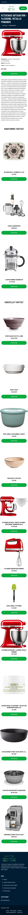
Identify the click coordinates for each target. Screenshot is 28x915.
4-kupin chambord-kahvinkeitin (14, 279)
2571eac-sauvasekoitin (14, 226)
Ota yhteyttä (13, 910)
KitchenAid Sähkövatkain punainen (14, 568)
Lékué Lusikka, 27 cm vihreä (14, 606)
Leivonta (5, 25)
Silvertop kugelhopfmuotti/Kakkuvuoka (14, 790)
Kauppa (23, 8)
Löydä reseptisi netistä (9, 882)
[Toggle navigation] (3, 8)
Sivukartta (19, 912)
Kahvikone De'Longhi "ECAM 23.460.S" (14, 834)
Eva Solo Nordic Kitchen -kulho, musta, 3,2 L (14, 752)
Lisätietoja (14, 73)
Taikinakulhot (12, 25)
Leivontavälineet (5, 61)
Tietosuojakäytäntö (11, 912)
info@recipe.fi (4, 2)
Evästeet (19, 910)
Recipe (5, 879)
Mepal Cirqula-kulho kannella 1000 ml (14, 434)
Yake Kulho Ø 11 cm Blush (14, 478)
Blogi (7, 910)
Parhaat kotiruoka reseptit (10, 885)
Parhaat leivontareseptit (10, 888)
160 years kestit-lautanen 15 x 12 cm (14, 172)
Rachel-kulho (14, 390)
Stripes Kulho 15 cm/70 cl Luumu (14, 336)
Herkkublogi (7, 891)
